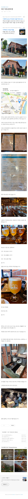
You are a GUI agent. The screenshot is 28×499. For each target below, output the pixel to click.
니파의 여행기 (5, 478)
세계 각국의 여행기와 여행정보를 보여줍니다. (10, 480)
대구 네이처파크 (5, 441)
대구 (8, 432)
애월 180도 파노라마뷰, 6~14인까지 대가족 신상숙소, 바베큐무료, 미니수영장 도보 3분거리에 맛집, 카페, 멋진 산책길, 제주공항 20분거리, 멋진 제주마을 (9, 32)
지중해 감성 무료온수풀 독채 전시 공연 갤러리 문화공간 (14, 19)
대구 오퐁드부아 (5, 436)
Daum (13, 494)
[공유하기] (5, 425)
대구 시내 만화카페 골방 (6, 435)
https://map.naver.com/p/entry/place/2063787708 (12, 16)
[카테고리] (2, 1)
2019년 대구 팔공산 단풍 (6, 440)
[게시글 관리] (7, 425)
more (25, 447)
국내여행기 (4, 432)
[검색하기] (26, 1)
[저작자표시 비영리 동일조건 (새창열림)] (18, 425)
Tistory (21, 494)
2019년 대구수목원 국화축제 (7, 438)
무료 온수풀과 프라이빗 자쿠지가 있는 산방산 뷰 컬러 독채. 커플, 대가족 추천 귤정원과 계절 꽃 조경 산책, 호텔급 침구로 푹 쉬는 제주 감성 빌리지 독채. (13, 21)
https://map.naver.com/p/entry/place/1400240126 (12, 27)
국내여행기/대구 (4, 7)
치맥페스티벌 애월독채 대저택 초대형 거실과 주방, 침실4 (9, 30)
